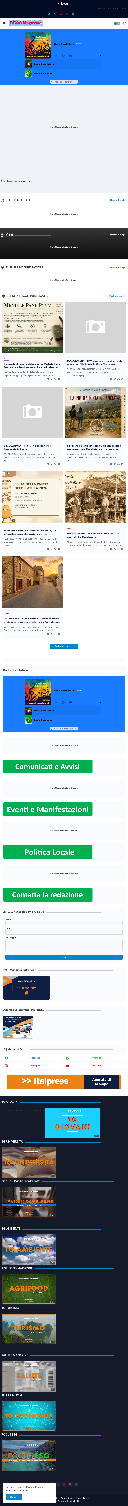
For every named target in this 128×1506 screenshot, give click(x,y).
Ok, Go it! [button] (14, 1497)
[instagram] (67, 14)
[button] (117, 23)
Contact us (66, 1498)
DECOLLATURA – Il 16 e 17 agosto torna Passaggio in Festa (27, 447)
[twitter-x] (55, 14)
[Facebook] (48, 380)
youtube (97, 1066)
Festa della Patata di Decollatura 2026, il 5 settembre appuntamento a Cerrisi (30, 532)
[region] (63, 68)
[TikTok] (79, 14)
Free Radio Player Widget (65, 82)
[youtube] (61, 14)
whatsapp (97, 1058)
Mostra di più (116, 200)
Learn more (22, 1490)
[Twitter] (51, 380)
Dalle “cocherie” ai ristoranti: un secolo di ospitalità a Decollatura (93, 535)
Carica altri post (63, 646)
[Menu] (4, 23)
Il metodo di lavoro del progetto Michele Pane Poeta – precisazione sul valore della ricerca (32, 365)
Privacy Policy (82, 1498)
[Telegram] (59, 380)
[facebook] (49, 14)
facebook (35, 1058)
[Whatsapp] (55, 380)
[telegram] (73, 14)
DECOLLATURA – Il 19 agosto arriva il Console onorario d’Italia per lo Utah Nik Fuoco (94, 362)
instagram (35, 1066)
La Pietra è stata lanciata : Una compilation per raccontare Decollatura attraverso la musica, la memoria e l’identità (94, 448)
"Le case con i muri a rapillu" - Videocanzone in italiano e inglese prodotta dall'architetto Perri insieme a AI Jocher (31, 621)
